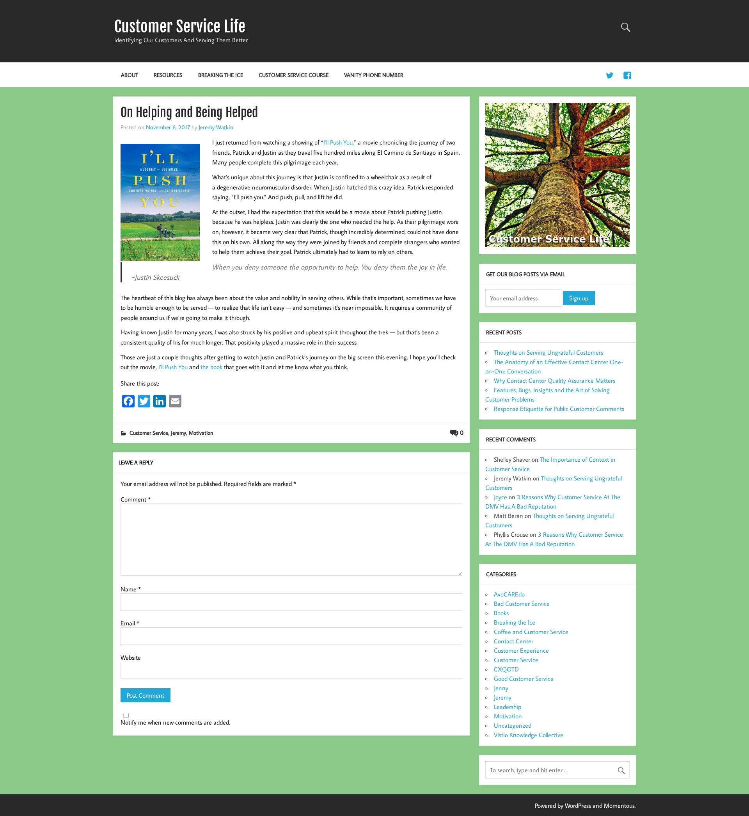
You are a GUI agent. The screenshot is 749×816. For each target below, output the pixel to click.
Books (501, 613)
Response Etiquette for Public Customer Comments (559, 408)
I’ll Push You (173, 367)
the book (211, 367)
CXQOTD (506, 669)
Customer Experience (521, 650)
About (129, 75)
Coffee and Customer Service (531, 632)
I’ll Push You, (338, 142)
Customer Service (149, 432)
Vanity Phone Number (373, 75)
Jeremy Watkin (216, 127)
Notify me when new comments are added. (175, 722)
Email (130, 623)
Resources (168, 75)
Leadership (508, 707)
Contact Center (513, 641)
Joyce (500, 497)
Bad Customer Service (522, 603)
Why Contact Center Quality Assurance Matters (554, 380)
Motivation (201, 432)
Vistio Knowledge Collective (528, 735)
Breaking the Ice (220, 75)
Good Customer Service (524, 678)
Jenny (501, 688)
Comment (136, 499)
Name (131, 589)
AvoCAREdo (509, 594)
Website (131, 657)
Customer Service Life (179, 26)
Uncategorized (512, 725)
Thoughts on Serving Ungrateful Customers (548, 352)
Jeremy (178, 432)
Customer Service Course (293, 75)
